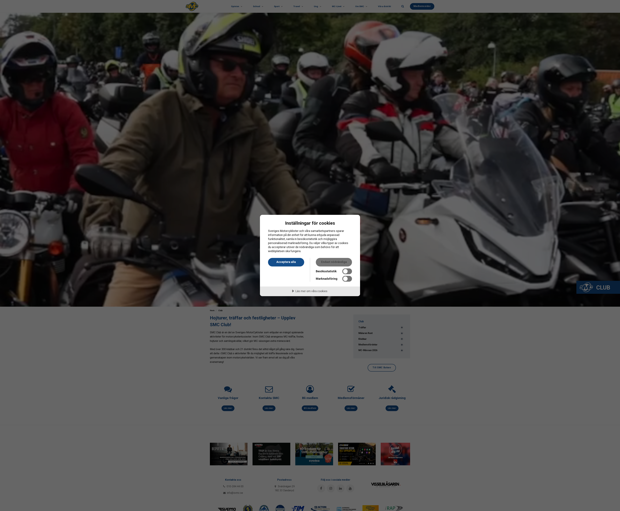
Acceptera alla (286, 262)
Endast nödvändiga (334, 262)
